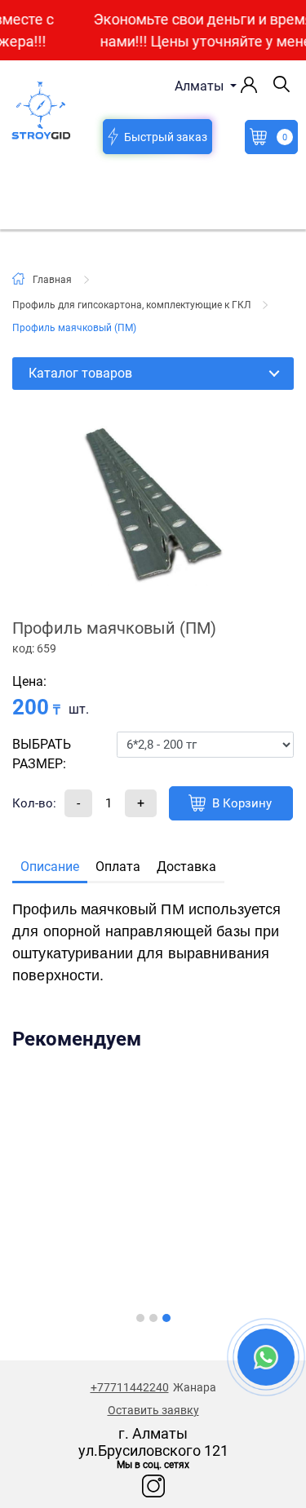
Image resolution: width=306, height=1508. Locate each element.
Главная (52, 279)
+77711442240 (130, 1387)
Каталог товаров (80, 373)
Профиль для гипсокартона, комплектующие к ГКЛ (131, 305)
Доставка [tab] (186, 866)
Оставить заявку (153, 1410)
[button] (140, 1318)
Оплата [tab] (117, 866)
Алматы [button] (201, 86)
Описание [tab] (49, 866)
